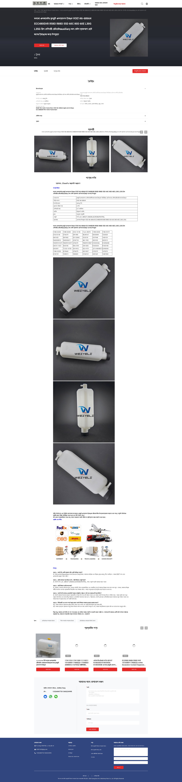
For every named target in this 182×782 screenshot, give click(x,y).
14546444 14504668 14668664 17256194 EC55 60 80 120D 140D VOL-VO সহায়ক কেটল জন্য (48, 662)
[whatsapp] (50, 696)
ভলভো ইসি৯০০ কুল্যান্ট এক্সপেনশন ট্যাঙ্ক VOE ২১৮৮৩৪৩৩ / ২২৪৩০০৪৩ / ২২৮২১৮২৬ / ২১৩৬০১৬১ (104, 662)
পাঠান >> (118, 767)
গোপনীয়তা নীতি (96, 776)
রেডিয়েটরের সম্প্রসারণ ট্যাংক (48, 620)
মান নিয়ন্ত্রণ (70, 753)
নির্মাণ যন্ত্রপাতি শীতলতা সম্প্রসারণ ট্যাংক (50, 10)
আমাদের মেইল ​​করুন (59, 45)
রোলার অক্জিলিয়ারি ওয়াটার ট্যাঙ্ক (97, 753)
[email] (45, 696)
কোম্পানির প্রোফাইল (72, 745)
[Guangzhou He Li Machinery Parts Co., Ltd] (40, 3)
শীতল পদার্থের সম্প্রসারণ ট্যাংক (67, 620)
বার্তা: (88, 687)
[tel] (61, 696)
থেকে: (88, 709)
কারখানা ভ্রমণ (71, 749)
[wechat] (56, 696)
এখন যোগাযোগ (92, 729)
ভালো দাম (41, 45)
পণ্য (39, 10)
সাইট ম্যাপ (85, 776)
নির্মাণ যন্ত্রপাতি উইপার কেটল (96, 749)
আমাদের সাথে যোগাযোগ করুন (73, 756)
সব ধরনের (93, 757)
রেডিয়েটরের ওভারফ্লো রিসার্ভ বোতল (87, 620)
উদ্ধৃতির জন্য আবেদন (140, 71)
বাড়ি (35, 10)
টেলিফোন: (89, 719)
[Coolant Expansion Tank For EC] (129, 153)
